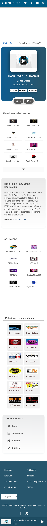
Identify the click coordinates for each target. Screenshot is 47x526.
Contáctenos (10, 487)
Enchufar (8, 476)
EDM (21, 85)
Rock (32, 85)
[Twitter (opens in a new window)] (27, 513)
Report (24, 90)
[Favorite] (25, 3)
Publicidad (31, 470)
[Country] (37, 3)
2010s (15, 85)
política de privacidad (36, 482)
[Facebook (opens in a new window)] (20, 513)
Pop (26, 85)
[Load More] (23, 169)
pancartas (31, 476)
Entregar (8, 470)
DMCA (30, 487)
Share (15, 90)
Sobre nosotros (11, 482)
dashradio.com (19, 219)
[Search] (43, 3)
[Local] (31, 3)
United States (9, 43)
